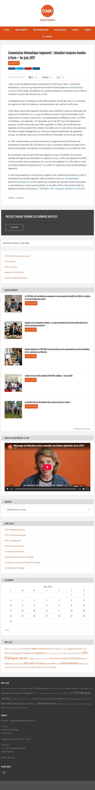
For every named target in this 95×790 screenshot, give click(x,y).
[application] (47, 467)
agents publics (64, 649)
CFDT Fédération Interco (15, 530)
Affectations (26, 649)
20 (47, 611)
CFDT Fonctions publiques (15, 535)
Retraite (47, 664)
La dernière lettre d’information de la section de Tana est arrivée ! (47, 402)
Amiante (84, 649)
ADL (6, 649)
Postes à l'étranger (71, 699)
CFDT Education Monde (14, 546)
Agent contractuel (40, 649)
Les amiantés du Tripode (14, 552)
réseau (81, 664)
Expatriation (38, 658)
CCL (48, 653)
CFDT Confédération (13, 541)
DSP (28, 658)
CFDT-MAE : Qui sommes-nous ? (17, 256)
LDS (71, 658)
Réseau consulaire (67, 704)
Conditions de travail (56, 653)
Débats (32, 658)
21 (59, 611)
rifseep (58, 664)
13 (47, 606)
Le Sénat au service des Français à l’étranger (22, 563)
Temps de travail (42, 667)
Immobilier (64, 658)
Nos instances (10, 262)
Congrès (64, 653)
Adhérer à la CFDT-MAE (14, 272)
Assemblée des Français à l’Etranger (19, 557)
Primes (14, 663)
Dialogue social (16, 658)
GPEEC (51, 658)
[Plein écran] (87, 489)
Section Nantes (25, 667)
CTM (84, 652)
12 (34, 606)
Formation (45, 658)
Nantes (76, 658)
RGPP (53, 664)
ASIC (7, 653)
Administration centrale (15, 649)
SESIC (32, 667)
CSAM (75, 653)
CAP (10, 653)
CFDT (47, 11)
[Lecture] (7, 489)
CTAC (79, 653)
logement (19, 198)
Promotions (20, 664)
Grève (56, 658)
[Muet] (83, 489)
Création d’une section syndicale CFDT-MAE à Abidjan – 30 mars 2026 (48, 376)
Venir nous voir (8, 758)
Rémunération (70, 663)
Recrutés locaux (34, 663)
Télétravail (52, 667)
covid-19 (70, 653)
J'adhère (14, 227)
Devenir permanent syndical (16, 278)
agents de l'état (53, 649)
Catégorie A (18, 653)
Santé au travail (16, 667)
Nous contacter (11, 267)
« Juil (7, 630)
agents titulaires (75, 649)
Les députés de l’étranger (15, 568)
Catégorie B (28, 653)
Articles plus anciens (82, 429)
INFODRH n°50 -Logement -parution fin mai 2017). (62, 189)
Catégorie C (40, 653)
